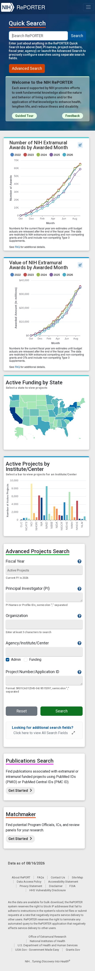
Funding (35, 659)
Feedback (72, 116)
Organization (17, 616)
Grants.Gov (73, 949)
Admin (16, 659)
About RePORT (21, 877)
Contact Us (58, 877)
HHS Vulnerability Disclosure (47, 890)
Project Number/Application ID (32, 672)
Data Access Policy (29, 881)
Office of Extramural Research (47, 936)
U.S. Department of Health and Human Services (48, 945)
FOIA (72, 886)
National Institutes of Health (47, 941)
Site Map (77, 877)
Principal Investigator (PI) (28, 588)
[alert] (44, 730)
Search (77, 36)
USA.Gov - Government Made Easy (37, 949)
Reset (22, 711)
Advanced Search (27, 68)
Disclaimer (56, 886)
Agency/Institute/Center (27, 643)
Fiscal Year (15, 561)
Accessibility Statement (63, 881)
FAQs (40, 877)
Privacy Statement (31, 886)
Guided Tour (24, 116)
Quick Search (27, 23)
